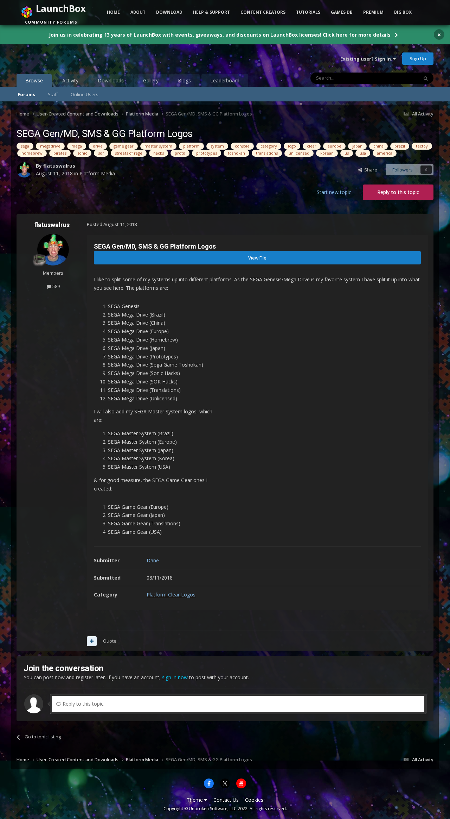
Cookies (254, 799)
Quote (109, 641)
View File (257, 258)
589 (55, 286)
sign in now (175, 677)
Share (369, 170)
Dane (153, 560)
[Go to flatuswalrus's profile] (24, 169)
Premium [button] (373, 12)
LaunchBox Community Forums (73, 58)
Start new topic (334, 192)
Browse (34, 80)
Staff (53, 94)
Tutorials (308, 12)
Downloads (111, 80)
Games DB (342, 12)
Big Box (403, 12)
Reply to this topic (398, 192)
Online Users (84, 94)
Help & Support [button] (211, 12)
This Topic (398, 78)
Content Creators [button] (262, 12)
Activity (70, 80)
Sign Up (418, 58)
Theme (195, 799)
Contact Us (226, 799)
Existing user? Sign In (366, 59)
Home (113, 12)
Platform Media (97, 173)
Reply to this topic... (84, 703)
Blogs (184, 80)
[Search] (425, 78)
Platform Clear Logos (171, 594)
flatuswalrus (59, 165)
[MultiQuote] (92, 641)
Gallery (151, 80)
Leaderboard (224, 80)
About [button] (138, 12)
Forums (26, 94)
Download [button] (169, 12)
